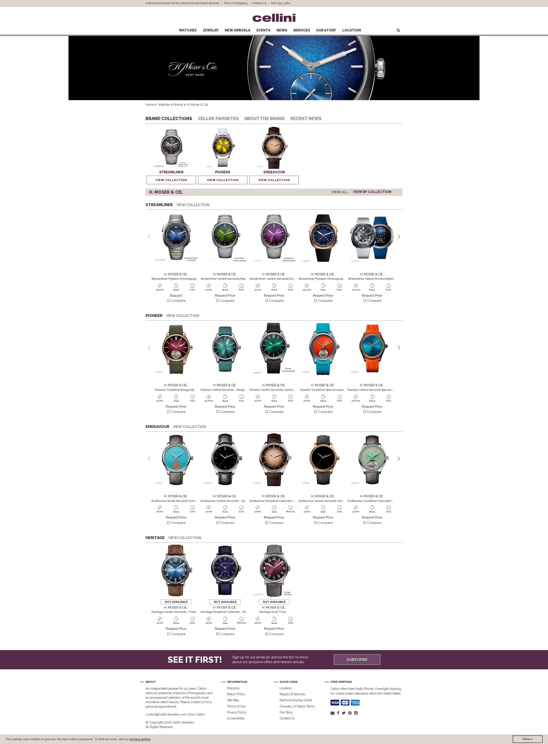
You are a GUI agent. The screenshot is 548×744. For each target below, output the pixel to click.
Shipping (233, 688)
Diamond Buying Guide (296, 700)
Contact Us (259, 3)
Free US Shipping (235, 3)
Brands (178, 104)
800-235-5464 (280, 3)
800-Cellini (197, 714)
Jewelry (211, 30)
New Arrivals (237, 30)
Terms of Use (236, 706)
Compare (177, 301)
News (282, 30)
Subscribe (357, 660)
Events (263, 30)
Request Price (225, 295)
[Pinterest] (350, 713)
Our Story (326, 30)
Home (150, 104)
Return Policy (236, 694)
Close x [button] (528, 739)
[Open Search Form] (398, 30)
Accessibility (235, 718)
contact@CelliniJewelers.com (166, 714)
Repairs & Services (292, 694)
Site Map (233, 700)
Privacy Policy (236, 712)
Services (301, 30)
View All (339, 192)
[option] (171, 155)
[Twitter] (344, 713)
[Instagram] (356, 713)
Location (351, 30)
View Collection (171, 180)
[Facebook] (338, 713)
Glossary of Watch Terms (297, 706)
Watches (188, 30)
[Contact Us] (333, 713)
